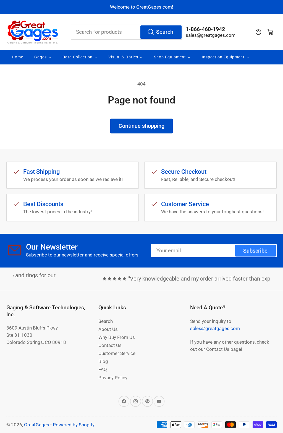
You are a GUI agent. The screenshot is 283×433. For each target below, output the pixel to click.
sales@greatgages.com (210, 35)
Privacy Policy (112, 377)
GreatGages (36, 424)
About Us (108, 329)
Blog (103, 361)
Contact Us (110, 345)
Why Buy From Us (116, 337)
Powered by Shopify (74, 424)
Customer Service (116, 353)
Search (164, 32)
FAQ (102, 369)
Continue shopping (141, 126)
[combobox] (126, 32)
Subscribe (255, 251)
